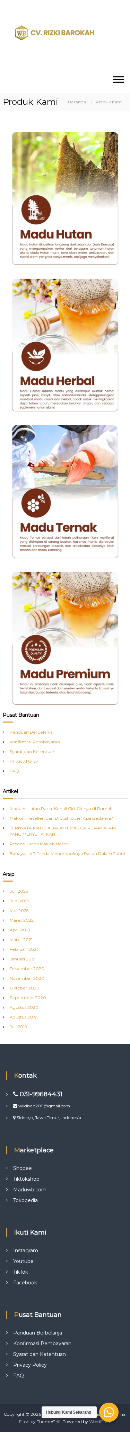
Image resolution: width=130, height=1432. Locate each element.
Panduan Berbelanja (31, 732)
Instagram (25, 1250)
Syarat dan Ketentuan (32, 751)
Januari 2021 (22, 958)
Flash (24, 1421)
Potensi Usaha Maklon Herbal (40, 843)
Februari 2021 (24, 949)
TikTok (20, 1272)
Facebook (25, 1283)
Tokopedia (25, 1200)
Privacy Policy (24, 761)
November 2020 (27, 978)
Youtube (23, 1261)
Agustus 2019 (23, 1017)
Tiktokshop (26, 1179)
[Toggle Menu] (118, 79)
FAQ (14, 770)
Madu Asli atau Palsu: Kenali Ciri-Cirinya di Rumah (61, 808)
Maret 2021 (21, 939)
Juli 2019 (18, 1026)
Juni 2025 (19, 900)
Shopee (22, 1168)
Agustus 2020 (24, 1007)
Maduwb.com (29, 1190)
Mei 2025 (19, 910)
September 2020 (28, 997)
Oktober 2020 (25, 988)
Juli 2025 (19, 891)
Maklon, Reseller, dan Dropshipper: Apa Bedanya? (61, 818)
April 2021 (20, 929)
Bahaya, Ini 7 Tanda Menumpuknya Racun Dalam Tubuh (68, 853)
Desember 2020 (27, 968)
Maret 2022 (22, 920)
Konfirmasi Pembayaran (35, 741)
